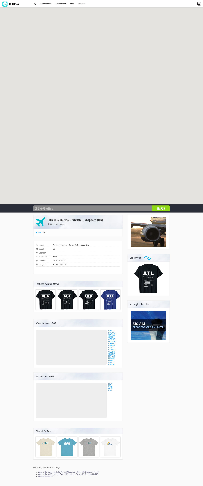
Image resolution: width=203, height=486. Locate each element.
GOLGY (111, 354)
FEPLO (111, 346)
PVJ (110, 390)
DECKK (111, 341)
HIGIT (110, 360)
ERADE (111, 343)
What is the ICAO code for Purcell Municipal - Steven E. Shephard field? (68, 474)
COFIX (111, 337)
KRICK (111, 365)
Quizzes (81, 4)
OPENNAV (13, 4)
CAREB (111, 335)
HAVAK (111, 358)
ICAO (38, 233)
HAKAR (111, 356)
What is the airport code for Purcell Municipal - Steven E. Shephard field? (68, 472)
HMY (110, 384)
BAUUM (111, 333)
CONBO (111, 339)
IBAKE (111, 362)
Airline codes (60, 4)
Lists (72, 4)
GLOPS (111, 352)
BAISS (111, 331)
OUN (110, 388)
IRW (110, 386)
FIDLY (111, 348)
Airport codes (45, 4)
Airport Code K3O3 (46, 476)
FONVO (111, 350)
